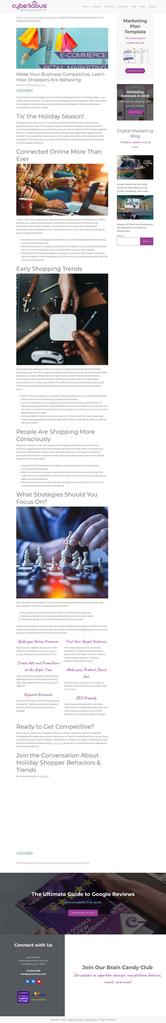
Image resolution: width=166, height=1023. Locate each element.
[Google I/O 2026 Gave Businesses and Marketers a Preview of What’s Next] (135, 208)
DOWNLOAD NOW (135, 71)
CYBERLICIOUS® (75, 1020)
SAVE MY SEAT (135, 112)
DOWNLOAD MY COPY (83, 913)
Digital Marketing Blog (47, 863)
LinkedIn (43, 776)
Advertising (32, 863)
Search (120, 235)
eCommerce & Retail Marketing (71, 863)
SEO (87, 863)
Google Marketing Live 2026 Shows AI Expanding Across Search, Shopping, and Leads (132, 187)
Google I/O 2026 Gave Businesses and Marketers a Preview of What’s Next (135, 227)
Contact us (58, 743)
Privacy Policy (91, 1020)
